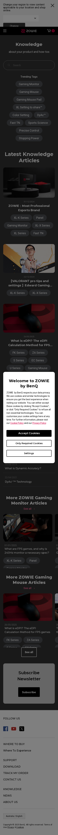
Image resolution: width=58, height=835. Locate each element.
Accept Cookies (29, 433)
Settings (29, 453)
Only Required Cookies (29, 443)
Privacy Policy (39, 423)
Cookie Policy (17, 423)
